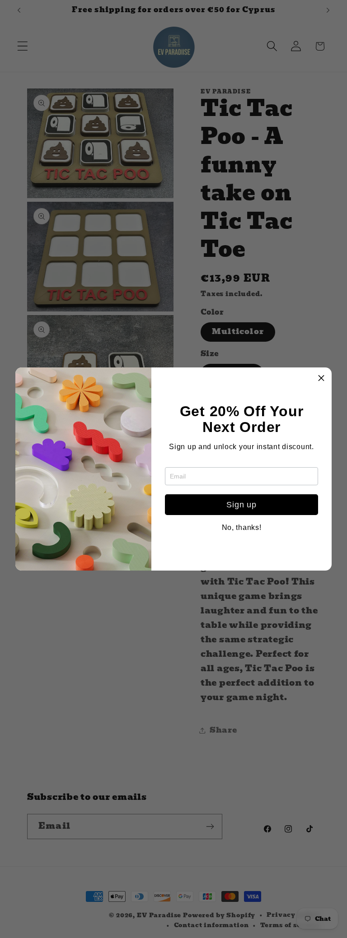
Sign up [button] (241, 504)
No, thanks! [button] (242, 527)
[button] (321, 377)
